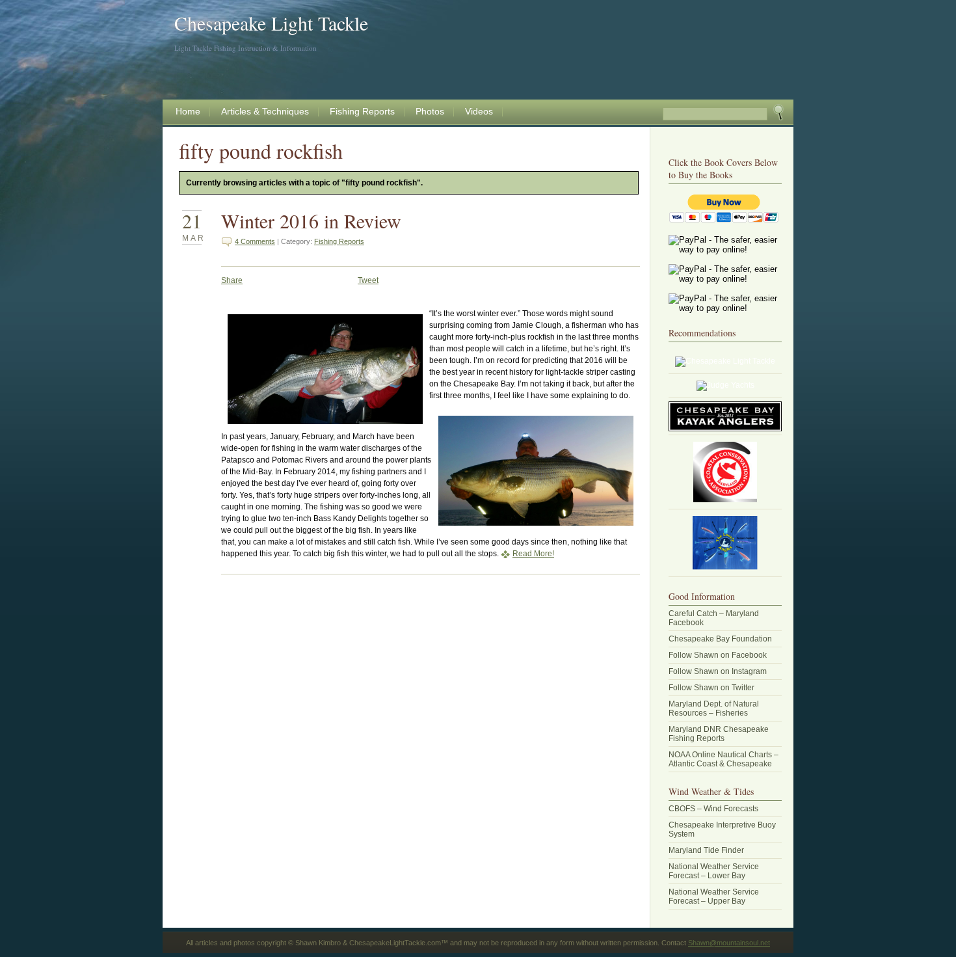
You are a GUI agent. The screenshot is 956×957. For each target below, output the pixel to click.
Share (232, 280)
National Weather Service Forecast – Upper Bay (714, 896)
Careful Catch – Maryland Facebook (714, 618)
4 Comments (255, 241)
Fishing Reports (362, 111)
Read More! (533, 553)
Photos (430, 111)
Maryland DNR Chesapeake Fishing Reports (719, 734)
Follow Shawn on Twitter (711, 687)
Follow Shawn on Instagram (718, 671)
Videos (479, 111)
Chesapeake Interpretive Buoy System (722, 829)
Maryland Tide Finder (706, 850)
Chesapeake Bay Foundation (720, 638)
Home (188, 111)
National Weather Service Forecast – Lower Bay (714, 871)
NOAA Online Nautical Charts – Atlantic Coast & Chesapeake (723, 759)
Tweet (368, 280)
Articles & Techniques (265, 111)
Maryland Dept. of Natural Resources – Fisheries (714, 708)
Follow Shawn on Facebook (718, 655)
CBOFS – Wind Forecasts (713, 808)
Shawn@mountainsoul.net (729, 943)
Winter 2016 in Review (311, 221)
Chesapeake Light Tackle (271, 23)
